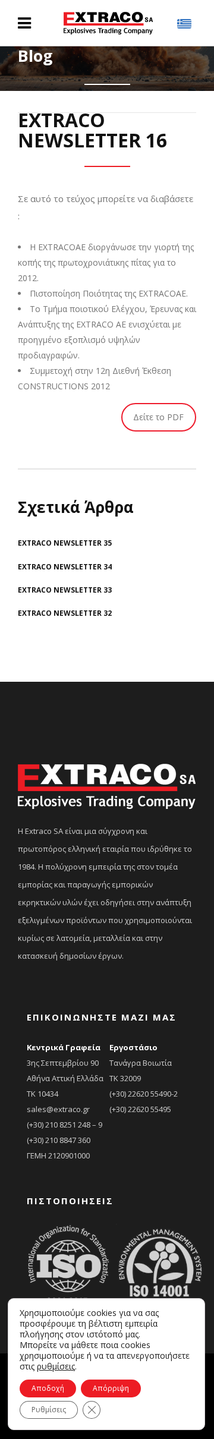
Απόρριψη (111, 1388)
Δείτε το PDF (158, 417)
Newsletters (77, 105)
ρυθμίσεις (56, 1366)
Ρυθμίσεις (49, 1410)
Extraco (32, 105)
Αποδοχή (48, 1388)
